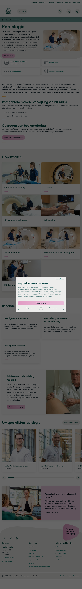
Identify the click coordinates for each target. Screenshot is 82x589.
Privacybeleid (60, 279)
